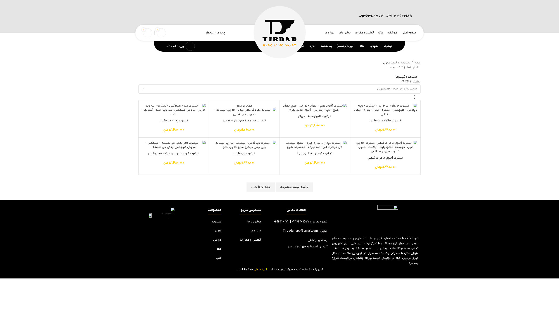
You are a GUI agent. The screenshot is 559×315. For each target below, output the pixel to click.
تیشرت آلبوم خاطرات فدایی (385, 158)
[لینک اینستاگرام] (153, 16)
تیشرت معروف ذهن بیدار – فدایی (244, 121)
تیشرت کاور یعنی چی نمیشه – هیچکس (173, 153)
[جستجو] (171, 32)
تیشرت (405, 63)
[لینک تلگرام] (146, 16)
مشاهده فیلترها (406, 77)
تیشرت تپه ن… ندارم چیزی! (314, 153)
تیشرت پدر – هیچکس (173, 121)
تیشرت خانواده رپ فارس (385, 121)
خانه (417, 63)
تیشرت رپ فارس (244, 153)
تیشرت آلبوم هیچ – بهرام (314, 116)
